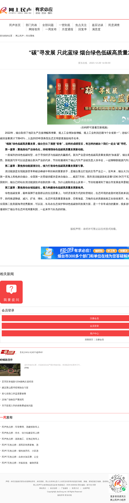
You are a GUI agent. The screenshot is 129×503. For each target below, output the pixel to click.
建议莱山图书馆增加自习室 (15, 387)
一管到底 (64, 25)
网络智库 (34, 29)
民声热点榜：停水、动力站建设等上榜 (20, 432)
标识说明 (53, 488)
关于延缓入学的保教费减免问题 (17, 405)
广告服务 (64, 488)
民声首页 (15, 25)
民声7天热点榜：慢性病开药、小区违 (20, 450)
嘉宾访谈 (97, 25)
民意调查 (114, 25)
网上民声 (20, 35)
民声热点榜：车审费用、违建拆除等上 (20, 426)
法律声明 (86, 488)
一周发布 (51, 29)
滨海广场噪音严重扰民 (13, 399)
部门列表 (31, 25)
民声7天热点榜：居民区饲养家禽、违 (20, 444)
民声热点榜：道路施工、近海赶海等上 (20, 438)
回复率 (82, 29)
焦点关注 (81, 25)
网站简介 (42, 488)
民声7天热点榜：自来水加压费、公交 (20, 456)
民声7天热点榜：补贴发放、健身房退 (20, 462)
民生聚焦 (30, 35)
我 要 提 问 (11, 299)
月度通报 (67, 29)
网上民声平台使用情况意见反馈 (45, 485)
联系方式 (75, 488)
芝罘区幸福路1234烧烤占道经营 (17, 381)
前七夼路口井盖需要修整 (14, 393)
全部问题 (48, 25)
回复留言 (89, 339)
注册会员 (100, 339)
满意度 (96, 29)
